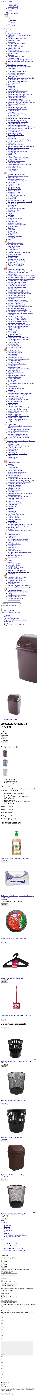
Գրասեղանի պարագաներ (16, 130)
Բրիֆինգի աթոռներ (14, 247)
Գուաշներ (11, 228)
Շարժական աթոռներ (14, 246)
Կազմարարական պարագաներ (18, 122)
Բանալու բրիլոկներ (14, 162)
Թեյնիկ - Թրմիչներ (13, 501)
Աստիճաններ (12, 545)
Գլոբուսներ (11, 231)
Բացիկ (10, 593)
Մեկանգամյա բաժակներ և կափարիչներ (21, 480)
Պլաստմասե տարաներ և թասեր (18, 496)
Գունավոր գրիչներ (14, 192)
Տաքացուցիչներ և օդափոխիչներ (18, 434)
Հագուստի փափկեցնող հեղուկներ (18, 321)
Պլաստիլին (11, 237)
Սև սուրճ (10, 508)
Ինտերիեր (11, 251)
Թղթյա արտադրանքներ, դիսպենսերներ (20, 271)
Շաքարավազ (12, 511)
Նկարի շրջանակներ (14, 254)
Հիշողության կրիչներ (14, 447)
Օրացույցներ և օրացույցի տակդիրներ (19, 164)
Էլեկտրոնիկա (12, 424)
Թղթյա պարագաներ (14, 33)
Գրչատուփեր (12, 205)
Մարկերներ (11, 86)
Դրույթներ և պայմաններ (12, 1236)
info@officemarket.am (13, 1248)
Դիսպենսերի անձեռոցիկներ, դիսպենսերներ (21, 275)
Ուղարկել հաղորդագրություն (8, 1283)
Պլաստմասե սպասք (14, 495)
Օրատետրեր (12, 68)
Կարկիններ (11, 211)
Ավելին (3, 1220)
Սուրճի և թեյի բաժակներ (16, 470)
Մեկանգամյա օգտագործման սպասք (19, 478)
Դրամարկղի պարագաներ (16, 161)
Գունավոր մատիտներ (15, 223)
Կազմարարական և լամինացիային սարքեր (21, 126)
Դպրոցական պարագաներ (16, 174)
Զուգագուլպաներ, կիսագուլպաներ (19, 572)
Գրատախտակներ (13, 149)
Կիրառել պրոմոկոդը (7, 1393)
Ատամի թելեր (12, 365)
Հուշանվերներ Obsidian (15, 265)
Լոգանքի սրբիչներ (14, 565)
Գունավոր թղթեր (13, 53)
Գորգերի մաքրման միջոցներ (17, 287)
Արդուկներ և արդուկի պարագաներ (19, 429)
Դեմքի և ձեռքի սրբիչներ (15, 567)
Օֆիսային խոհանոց (13, 462)
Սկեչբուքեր (11, 182)
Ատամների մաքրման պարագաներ (19, 359)
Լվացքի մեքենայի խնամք (16, 327)
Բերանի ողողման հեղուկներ (17, 364)
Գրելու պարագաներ (14, 83)
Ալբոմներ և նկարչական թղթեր (17, 180)
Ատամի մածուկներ (14, 362)
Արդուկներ (11, 432)
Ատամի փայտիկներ (14, 367)
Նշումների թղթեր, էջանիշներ (17, 43)
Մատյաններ (12, 170)
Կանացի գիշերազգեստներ (16, 570)
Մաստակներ (12, 521)
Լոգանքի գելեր (13, 354)
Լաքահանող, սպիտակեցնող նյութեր (19, 324)
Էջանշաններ (12, 198)
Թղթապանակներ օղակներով (17, 96)
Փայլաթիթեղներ (13, 527)
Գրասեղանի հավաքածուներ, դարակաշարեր (17, 114)
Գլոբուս (10, 234)
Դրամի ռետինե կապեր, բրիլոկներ (18, 157)
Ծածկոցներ (11, 573)
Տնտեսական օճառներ (14, 336)
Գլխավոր (7, 615)
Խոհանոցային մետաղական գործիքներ (20, 524)
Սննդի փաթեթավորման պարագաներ (20, 530)
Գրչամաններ (12, 138)
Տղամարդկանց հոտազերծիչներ (18, 399)
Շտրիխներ (11, 89)
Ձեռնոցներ (11, 298)
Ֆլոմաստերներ (12, 221)
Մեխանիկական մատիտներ (16, 195)
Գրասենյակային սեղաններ (16, 260)
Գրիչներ (10, 84)
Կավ (9, 239)
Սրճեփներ (11, 499)
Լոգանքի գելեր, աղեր (15, 352)
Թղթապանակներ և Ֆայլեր (16, 92)
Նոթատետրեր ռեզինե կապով (17, 71)
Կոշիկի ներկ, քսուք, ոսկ (15, 414)
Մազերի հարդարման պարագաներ (19, 437)
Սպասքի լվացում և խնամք (16, 295)
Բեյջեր (10, 154)
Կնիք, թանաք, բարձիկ (15, 133)
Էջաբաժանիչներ (13, 110)
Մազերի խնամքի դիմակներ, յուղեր (19, 408)
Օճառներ (11, 329)
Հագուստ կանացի (13, 568)
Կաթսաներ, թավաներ (15, 473)
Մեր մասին (7, 1225)
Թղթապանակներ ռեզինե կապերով (19, 100)
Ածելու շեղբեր (12, 391)
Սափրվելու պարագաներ (16, 388)
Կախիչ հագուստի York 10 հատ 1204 (12, 978)
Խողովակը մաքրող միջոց (16, 308)
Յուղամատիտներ (13, 226)
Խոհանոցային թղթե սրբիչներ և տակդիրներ (21, 277)
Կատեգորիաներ (6, 28)
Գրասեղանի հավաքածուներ (17, 120)
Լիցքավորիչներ (13, 457)
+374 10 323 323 (11, 1243)
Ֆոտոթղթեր (11, 42)
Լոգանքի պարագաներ (15, 357)
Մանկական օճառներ (14, 334)
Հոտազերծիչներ (13, 396)
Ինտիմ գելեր (12, 381)
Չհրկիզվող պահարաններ (16, 264)
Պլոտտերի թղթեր (13, 58)
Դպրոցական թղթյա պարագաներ (18, 176)
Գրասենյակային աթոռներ (16, 244)
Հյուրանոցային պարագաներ (16, 577)
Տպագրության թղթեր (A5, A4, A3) (18, 38)
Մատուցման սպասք (14, 469)
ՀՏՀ (7, 12)
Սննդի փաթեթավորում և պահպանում (20, 493)
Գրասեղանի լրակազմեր (15, 117)
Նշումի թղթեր (12, 45)
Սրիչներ (10, 213)
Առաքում (9, 10)
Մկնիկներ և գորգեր (14, 444)
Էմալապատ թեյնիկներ (15, 503)
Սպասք (10, 464)
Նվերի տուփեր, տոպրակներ (17, 595)
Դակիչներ (11, 143)
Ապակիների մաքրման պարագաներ (19, 293)
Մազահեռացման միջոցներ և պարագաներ (21, 383)
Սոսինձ (10, 542)
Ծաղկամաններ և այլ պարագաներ (19, 252)
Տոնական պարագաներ (14, 590)
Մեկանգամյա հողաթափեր (16, 580)
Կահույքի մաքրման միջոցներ (17, 284)
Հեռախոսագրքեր (13, 76)
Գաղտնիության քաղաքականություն (15, 1235)
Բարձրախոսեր (12, 452)
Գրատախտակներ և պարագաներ (18, 148)
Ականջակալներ (13, 449)
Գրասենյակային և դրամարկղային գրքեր (21, 78)
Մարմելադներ (12, 522)
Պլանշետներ (12, 112)
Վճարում (7, 1228)
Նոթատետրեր (12, 70)
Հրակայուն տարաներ (14, 475)
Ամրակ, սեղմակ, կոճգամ (16, 141)
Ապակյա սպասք (13, 467)
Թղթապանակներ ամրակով (16, 97)
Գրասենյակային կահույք (15, 243)
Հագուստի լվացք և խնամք (16, 316)
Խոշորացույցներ (13, 166)
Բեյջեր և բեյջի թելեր (14, 153)
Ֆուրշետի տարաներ (14, 490)
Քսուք (10, 385)
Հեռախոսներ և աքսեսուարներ (17, 454)
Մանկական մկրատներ (15, 236)
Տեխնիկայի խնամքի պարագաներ (18, 445)
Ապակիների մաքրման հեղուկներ (18, 292)
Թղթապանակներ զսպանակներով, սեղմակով (22, 102)
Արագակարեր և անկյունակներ (17, 109)
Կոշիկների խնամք (13, 412)
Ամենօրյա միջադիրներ (15, 377)
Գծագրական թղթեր (14, 184)
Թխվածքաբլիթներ (13, 516)
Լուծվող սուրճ (12, 506)
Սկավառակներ (12, 450)
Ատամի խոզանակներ (15, 360)
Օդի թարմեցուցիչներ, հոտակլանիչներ (20, 306)
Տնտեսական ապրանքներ (15, 269)
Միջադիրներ (12, 380)
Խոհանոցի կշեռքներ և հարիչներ (18, 435)
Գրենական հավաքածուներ (16, 200)
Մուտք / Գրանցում (12, 13)
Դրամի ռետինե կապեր (15, 159)
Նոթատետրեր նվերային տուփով (18, 81)
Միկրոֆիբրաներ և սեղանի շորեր (18, 280)
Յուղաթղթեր (12, 529)
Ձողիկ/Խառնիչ (12, 491)
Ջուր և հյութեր (12, 504)
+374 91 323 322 (11, 5)
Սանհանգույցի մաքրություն (16, 305)
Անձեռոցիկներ (12, 274)
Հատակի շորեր (12, 288)
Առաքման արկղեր (13, 557)
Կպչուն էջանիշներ (14, 48)
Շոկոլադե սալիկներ (14, 517)
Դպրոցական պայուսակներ (16, 208)
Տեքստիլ (10, 560)
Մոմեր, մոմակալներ (14, 596)
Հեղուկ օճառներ (13, 331)
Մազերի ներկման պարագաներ (18, 411)
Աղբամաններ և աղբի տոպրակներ (19, 339)
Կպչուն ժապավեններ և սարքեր (18, 540)
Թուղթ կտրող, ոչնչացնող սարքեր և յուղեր (21, 146)
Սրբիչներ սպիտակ (14, 582)
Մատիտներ (11, 87)
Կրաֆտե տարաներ (14, 488)
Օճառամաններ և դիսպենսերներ (18, 337)
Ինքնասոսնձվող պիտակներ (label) (18, 51)
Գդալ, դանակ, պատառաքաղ (17, 472)
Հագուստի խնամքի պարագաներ (18, 326)
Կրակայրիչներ (12, 547)
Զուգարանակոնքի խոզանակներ (18, 310)
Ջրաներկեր (11, 229)
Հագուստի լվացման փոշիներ (17, 319)
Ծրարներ (11, 55)
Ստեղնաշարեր (12, 442)
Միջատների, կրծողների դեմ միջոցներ (20, 552)
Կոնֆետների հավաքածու (16, 514)
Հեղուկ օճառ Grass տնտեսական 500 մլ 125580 (15, 858)
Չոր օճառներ (12, 332)
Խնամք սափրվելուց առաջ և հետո (18, 394)
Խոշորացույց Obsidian (14, 167)
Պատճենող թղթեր (13, 50)
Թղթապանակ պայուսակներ (17, 107)
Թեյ (9, 509)
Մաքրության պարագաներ (16, 285)
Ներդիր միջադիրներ (14, 378)
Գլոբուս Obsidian (13, 233)
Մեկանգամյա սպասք (15, 485)
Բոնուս (6, 1233)
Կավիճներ (11, 215)
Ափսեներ (11, 465)
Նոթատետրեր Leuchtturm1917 (17, 79)
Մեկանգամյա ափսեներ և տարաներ (19, 482)
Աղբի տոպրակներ (13, 342)
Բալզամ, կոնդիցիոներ (15, 406)
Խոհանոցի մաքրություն (15, 303)
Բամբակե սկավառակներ (16, 372)
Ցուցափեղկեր (12, 262)
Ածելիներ (11, 390)
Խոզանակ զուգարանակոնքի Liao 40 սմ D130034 (16, 1015)
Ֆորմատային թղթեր (14, 40)
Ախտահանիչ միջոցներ (15, 345)
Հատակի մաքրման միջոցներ (17, 282)
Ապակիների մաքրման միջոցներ (18, 290)
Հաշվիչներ (11, 136)
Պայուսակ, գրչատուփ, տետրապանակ (20, 202)
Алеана (6, 623)
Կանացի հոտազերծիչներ (16, 398)
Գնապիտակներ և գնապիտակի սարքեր (20, 59)
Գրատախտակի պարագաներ (17, 151)
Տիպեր (10, 185)
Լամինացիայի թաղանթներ (16, 123)
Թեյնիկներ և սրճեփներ (15, 498)
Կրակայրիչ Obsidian (14, 550)
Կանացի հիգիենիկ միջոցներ (16, 375)
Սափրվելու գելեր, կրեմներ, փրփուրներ (20, 393)
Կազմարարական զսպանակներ (18, 125)
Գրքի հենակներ (13, 197)
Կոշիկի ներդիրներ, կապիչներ (17, 419)
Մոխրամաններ (13, 477)
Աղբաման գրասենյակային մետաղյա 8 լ (13, 1213)
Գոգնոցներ (11, 207)
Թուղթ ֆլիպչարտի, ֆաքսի (16, 56)
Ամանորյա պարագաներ (15, 598)
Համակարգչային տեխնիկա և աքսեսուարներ (21, 441)
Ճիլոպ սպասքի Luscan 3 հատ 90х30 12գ (13, 938)
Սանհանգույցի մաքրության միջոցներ (19, 311)
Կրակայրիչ (11, 549)
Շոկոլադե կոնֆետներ (14, 519)
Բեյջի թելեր (11, 156)
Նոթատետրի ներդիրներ (15, 74)
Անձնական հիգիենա (14, 351)
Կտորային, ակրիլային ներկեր (17, 224)
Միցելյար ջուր (12, 386)
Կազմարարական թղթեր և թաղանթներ (20, 128)
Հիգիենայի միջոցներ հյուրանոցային (19, 585)
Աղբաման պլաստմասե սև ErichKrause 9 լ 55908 (16, 1061)
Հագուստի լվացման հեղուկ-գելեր (18, 318)
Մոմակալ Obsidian (14, 600)
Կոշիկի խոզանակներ (14, 421)
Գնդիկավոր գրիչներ (14, 189)
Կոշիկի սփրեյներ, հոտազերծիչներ (18, 416)
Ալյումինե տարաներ (14, 486)
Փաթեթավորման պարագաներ (17, 591)
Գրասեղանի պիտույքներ (16, 135)
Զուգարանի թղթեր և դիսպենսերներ (19, 272)
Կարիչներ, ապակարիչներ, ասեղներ (19, 140)
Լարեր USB (11, 455)
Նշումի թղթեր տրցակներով (16, 46)
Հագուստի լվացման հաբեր (16, 323)
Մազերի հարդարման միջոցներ (17, 409)
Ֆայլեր (10, 105)
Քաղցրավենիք (12, 512)
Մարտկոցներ (12, 536)
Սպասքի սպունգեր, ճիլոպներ (17, 300)
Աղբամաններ (12, 341)
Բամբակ (10, 373)
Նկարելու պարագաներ (15, 218)
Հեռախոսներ (12, 459)
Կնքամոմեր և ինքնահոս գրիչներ (18, 91)
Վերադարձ (8, 1230)
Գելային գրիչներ (13, 190)
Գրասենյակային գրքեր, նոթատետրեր (20, 66)
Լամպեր (10, 537)
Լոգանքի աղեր (13, 355)
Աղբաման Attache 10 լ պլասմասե (11, 1137)
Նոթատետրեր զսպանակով (16, 73)
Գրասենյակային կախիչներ (16, 259)
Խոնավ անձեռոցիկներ (15, 401)
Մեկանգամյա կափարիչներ (16, 483)
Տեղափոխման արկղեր (15, 555)
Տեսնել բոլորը (5, 1027)
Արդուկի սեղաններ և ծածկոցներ (18, 431)
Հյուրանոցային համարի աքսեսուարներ (20, 587)
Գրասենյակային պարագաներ (17, 65)
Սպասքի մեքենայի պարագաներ (18, 301)
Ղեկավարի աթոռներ (14, 249)
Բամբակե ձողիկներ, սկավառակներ (19, 368)
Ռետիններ (11, 216)
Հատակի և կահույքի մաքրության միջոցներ (21, 279)
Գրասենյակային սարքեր (15, 144)
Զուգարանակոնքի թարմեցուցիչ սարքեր (20, 313)
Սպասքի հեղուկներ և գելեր (16, 297)
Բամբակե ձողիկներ (14, 370)
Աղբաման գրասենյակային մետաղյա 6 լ (13, 1100)
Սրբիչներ (11, 562)
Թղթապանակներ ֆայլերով (16, 104)
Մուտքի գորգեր (13, 344)
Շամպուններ (12, 404)
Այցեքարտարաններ (14, 131)
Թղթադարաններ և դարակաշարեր (19, 118)
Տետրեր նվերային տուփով (16, 179)
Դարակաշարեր (13, 256)
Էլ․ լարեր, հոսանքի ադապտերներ (19, 539)
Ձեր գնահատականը (7, 1297)
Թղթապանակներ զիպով (15, 99)
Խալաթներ (11, 583)
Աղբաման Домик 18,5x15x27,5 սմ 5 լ (12, 1174)
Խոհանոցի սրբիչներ (14, 563)
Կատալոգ (7, 616)
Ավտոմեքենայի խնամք (15, 347)
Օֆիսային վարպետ (13, 534)
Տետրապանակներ (13, 210)
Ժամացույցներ (12, 257)
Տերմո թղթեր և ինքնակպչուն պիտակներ (20, 61)
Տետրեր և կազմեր (13, 177)
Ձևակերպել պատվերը (13, 612)
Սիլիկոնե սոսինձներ (14, 544)
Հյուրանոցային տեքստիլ (15, 578)
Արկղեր (10, 553)
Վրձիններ (11, 220)
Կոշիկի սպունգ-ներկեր (15, 417)
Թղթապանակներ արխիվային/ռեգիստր (20, 94)
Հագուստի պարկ (13, 203)
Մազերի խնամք (13, 403)
